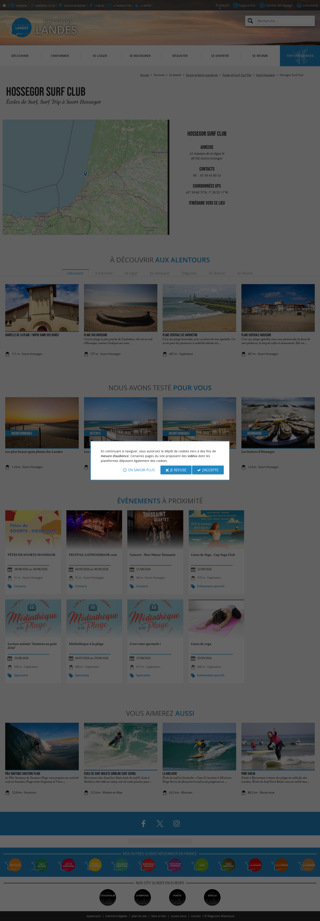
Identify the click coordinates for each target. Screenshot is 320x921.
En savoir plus (141, 470)
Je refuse (178, 470)
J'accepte (210, 470)
